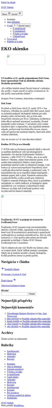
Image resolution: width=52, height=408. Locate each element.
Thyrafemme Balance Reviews (21, 313)
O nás (9, 25)
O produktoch (19, 31)
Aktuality (11, 356)
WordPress (19, 405)
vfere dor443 (13, 324)
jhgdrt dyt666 (13, 321)
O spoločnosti (19, 28)
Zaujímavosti (13, 351)
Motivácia (11, 354)
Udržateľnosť (19, 36)
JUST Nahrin (7, 7)
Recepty (10, 359)
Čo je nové (12, 39)
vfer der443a (12, 326)
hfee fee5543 (13, 318)
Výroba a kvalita (20, 34)
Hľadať (5, 290)
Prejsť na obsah (8, 2)
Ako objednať (13, 22)
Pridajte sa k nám (15, 41)
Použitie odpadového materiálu (36, 318)
